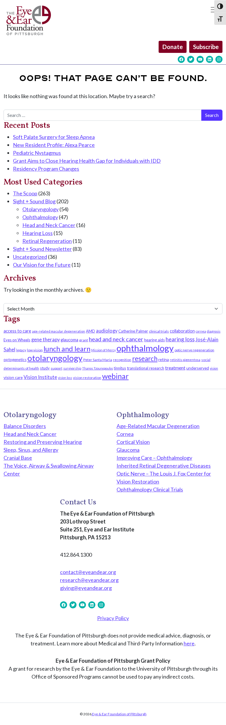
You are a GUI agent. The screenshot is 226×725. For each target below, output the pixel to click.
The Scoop (25, 193)
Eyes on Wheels (17, 340)
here (189, 643)
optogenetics (15, 359)
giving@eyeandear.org (86, 588)
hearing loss (180, 339)
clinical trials (159, 331)
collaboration (182, 330)
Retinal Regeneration (47, 241)
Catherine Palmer (133, 331)
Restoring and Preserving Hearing (43, 442)
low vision (35, 350)
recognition (122, 360)
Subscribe (206, 46)
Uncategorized (30, 257)
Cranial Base (18, 457)
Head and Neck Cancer (48, 225)
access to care (17, 330)
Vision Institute (40, 377)
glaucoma (69, 339)
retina (163, 359)
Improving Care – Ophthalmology (154, 457)
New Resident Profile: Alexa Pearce (54, 145)
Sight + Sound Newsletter (42, 249)
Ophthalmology (40, 217)
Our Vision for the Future (42, 264)
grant (83, 340)
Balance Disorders (25, 426)
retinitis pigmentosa (185, 360)
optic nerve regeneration (194, 350)
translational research (145, 368)
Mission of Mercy (103, 350)
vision (214, 368)
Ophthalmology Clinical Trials (150, 489)
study (45, 368)
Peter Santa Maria (97, 360)
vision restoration (87, 377)
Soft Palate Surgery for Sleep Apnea (54, 137)
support (56, 368)
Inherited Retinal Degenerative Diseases (164, 465)
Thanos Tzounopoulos (97, 368)
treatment (175, 367)
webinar (115, 376)
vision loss (65, 378)
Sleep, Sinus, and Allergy (31, 450)
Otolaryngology (40, 209)
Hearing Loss (37, 233)
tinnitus (120, 368)
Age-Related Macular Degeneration (158, 426)
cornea (201, 331)
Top (212, 711)
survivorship (72, 368)
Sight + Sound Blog (34, 201)
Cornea (125, 434)
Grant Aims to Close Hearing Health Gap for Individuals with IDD (87, 160)
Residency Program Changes (46, 168)
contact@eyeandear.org (88, 572)
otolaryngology (54, 358)
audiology (106, 330)
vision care (13, 377)
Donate (172, 46)
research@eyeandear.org (89, 580)
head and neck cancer (116, 339)
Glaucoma (128, 450)
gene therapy (45, 340)
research (144, 358)
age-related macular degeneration (58, 331)
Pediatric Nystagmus (37, 153)
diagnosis (213, 331)
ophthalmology (145, 348)
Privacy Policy (113, 618)
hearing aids (154, 340)
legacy (21, 350)
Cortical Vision (133, 442)
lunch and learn (67, 349)
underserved (197, 367)
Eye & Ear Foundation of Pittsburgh (119, 714)
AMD (90, 331)
